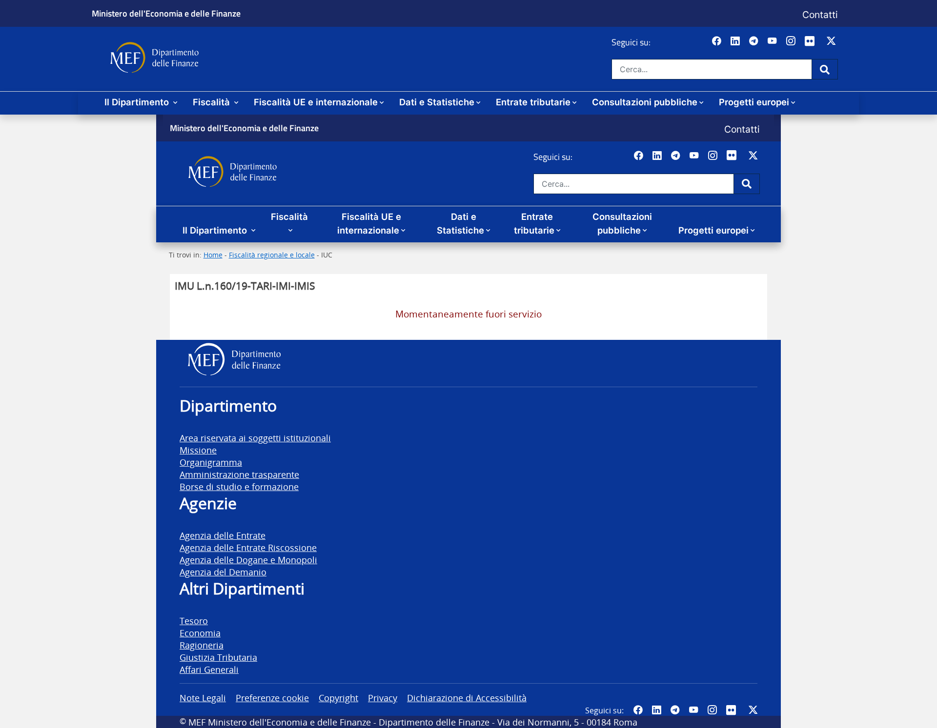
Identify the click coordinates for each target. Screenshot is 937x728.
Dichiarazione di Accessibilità (467, 697)
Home (213, 254)
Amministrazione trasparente (239, 474)
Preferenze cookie (272, 697)
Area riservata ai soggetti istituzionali (255, 438)
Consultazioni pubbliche (644, 102)
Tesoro (194, 620)
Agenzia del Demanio (223, 572)
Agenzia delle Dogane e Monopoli (248, 559)
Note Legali (203, 697)
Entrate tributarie (533, 102)
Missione (198, 450)
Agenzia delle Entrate (222, 535)
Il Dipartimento (137, 102)
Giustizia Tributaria (218, 657)
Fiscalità (212, 102)
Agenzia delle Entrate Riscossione (248, 547)
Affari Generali (209, 669)
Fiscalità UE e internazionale (316, 102)
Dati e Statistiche (436, 102)
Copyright (338, 697)
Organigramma (211, 462)
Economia (200, 633)
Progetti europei (754, 102)
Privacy (382, 697)
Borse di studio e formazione (239, 486)
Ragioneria (202, 645)
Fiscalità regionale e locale (272, 254)
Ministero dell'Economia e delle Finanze (166, 13)
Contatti (820, 14)
